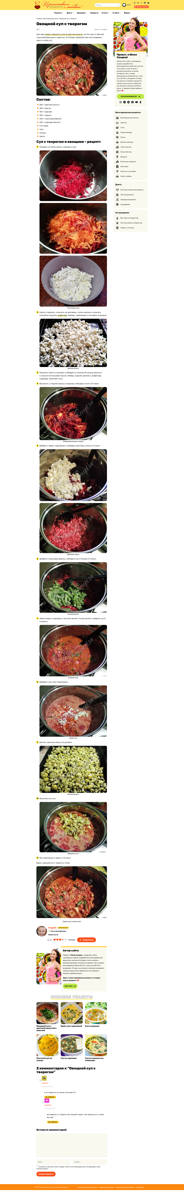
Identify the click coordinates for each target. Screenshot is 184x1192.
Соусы (122, 137)
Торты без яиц (125, 147)
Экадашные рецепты (128, 199)
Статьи (105, 13)
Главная (39, 18)
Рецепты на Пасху (127, 228)
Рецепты (58, 13)
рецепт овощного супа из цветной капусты (64, 34)
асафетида (62, 315)
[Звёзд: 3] (60, 939)
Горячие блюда (126, 132)
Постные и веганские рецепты (132, 190)
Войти (129, 5)
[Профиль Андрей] (42, 931)
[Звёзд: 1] (54, 939)
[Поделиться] (180, 946)
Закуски (123, 123)
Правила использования (106, 1187)
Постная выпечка (127, 195)
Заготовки (124, 166)
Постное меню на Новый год (131, 223)
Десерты (123, 157)
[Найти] (119, 5)
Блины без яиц (126, 152)
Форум (127, 13)
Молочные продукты (128, 161)
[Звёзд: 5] (65, 939)
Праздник (81, 13)
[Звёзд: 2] (57, 939)
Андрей (52, 927)
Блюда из (94, 13)
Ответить (51, 1097)
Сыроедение (125, 204)
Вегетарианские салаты (129, 118)
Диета (69, 13)
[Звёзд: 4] (63, 939)
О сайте (116, 13)
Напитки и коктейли (128, 171)
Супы (122, 127)
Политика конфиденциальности (87, 1187)
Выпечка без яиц (126, 142)
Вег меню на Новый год (129, 218)
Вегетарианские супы (50, 18)
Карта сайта (139, 1187)
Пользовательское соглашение (125, 1187)
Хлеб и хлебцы (126, 176)
